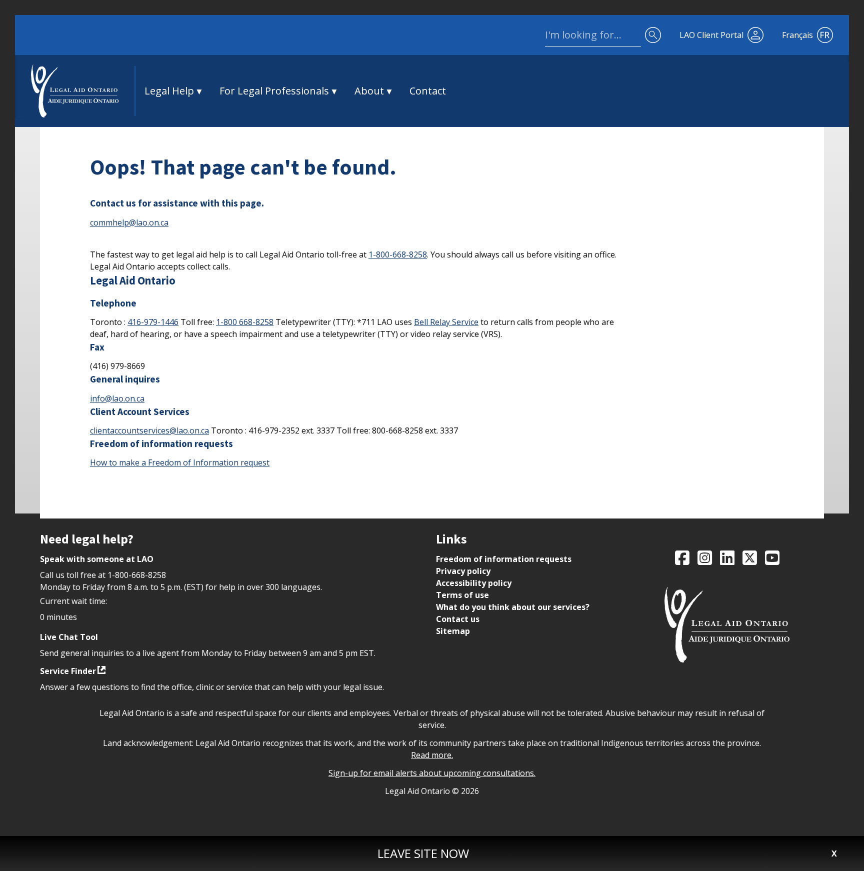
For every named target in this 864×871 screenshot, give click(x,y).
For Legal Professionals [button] (274, 91)
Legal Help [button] (169, 91)
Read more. (432, 755)
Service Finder (68, 671)
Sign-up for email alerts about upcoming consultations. (432, 773)
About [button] (369, 91)
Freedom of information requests (504, 559)
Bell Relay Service (446, 322)
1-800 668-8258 (245, 322)
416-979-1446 (153, 322)
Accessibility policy (474, 583)
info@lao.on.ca (117, 398)
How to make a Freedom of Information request (180, 462)
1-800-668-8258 (397, 254)
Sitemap (453, 631)
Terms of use (462, 595)
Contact (428, 91)
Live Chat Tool (69, 637)
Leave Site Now (423, 853)
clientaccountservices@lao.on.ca (149, 430)
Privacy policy (463, 571)
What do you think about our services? (513, 607)
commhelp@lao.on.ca (129, 222)
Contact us (458, 619)
